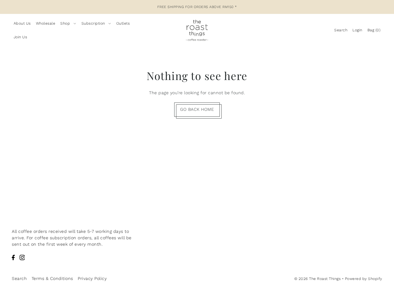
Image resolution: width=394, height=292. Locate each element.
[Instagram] (22, 257)
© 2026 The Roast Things (317, 278)
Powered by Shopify (363, 278)
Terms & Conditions (52, 278)
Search (19, 278)
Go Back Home (197, 109)
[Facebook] (13, 257)
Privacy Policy (92, 278)
